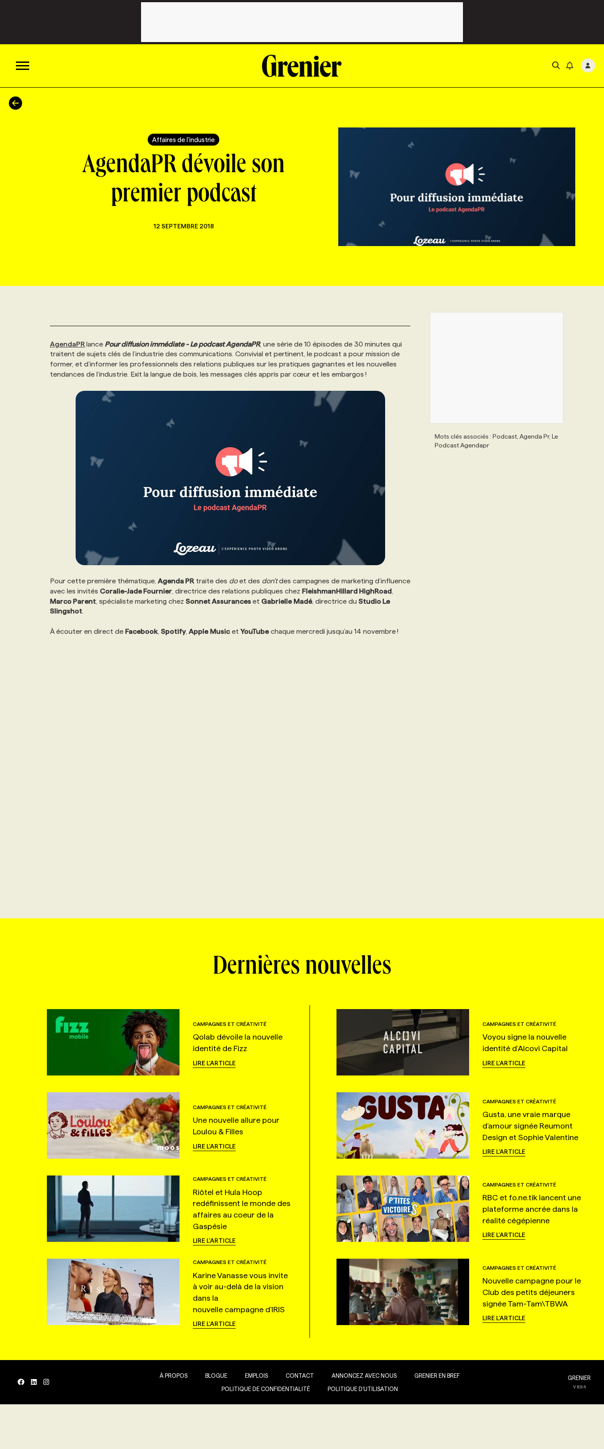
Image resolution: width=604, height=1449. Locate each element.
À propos (173, 1375)
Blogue (216, 1375)
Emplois (256, 1375)
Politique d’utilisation (363, 1389)
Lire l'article (214, 1063)
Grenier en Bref (437, 1375)
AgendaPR (67, 344)
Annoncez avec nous (364, 1375)
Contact (300, 1375)
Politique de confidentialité (266, 1389)
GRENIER (579, 1378)
